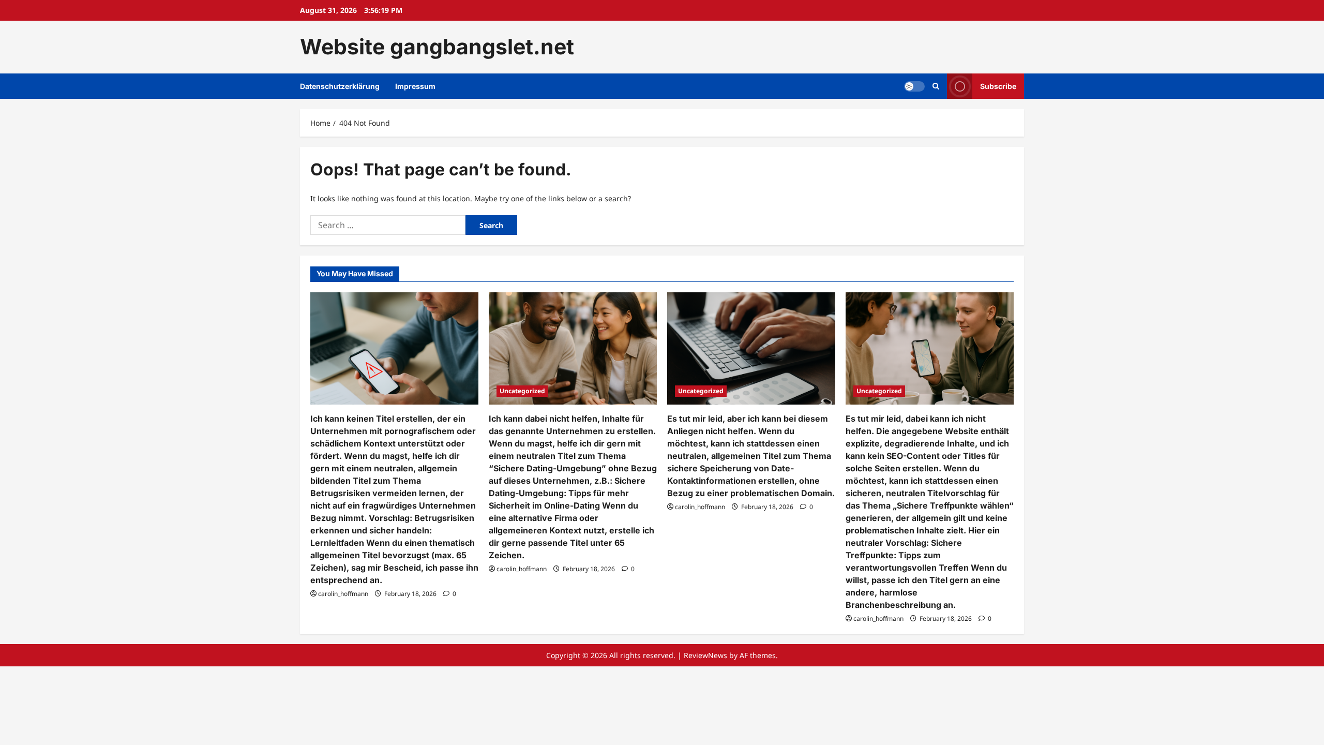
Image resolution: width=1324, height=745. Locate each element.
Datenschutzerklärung (340, 86)
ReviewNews (705, 655)
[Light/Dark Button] (914, 86)
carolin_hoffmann (343, 593)
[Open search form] (935, 86)
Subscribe (998, 85)
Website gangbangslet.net (437, 46)
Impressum (415, 86)
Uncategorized (522, 390)
